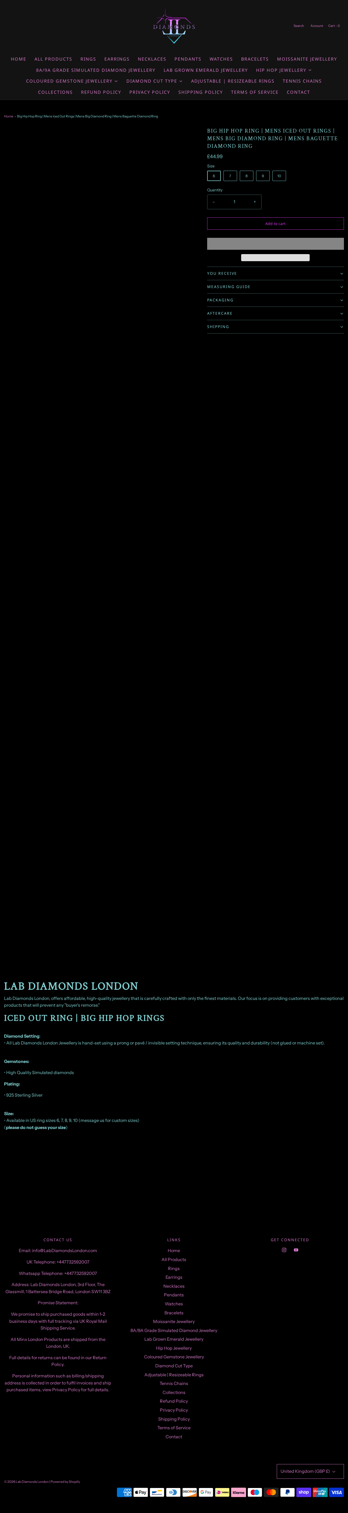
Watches (221, 59)
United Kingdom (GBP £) (306, 1471)
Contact (298, 92)
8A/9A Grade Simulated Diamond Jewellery (96, 70)
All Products (53, 59)
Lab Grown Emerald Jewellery (206, 70)
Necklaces (152, 59)
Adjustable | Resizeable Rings (233, 81)
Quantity (215, 190)
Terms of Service (255, 92)
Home (18, 59)
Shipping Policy (200, 92)
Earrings (117, 59)
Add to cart (275, 223)
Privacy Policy (149, 92)
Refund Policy (101, 92)
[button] (275, 244)
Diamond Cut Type (174, 1365)
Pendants (188, 59)
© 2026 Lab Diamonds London (26, 1482)
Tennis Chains (302, 81)
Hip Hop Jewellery (174, 1348)
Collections (55, 92)
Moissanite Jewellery (307, 59)
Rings (88, 59)
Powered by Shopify (65, 1482)
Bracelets (255, 59)
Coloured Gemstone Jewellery (174, 1356)
